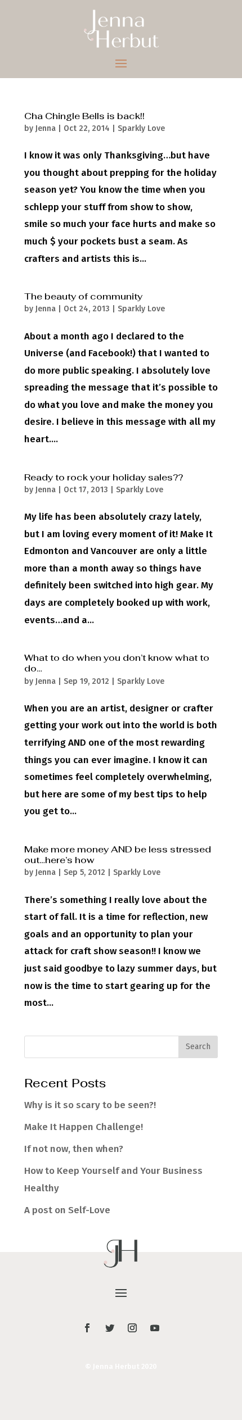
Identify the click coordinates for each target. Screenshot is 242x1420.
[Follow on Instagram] (132, 1328)
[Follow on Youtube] (155, 1328)
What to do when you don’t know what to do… (116, 663)
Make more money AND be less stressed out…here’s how (117, 854)
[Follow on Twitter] (110, 1328)
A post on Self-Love (67, 1210)
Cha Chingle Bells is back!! (84, 116)
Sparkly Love (141, 128)
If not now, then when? (73, 1149)
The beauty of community (83, 296)
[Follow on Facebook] (87, 1328)
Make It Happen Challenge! (83, 1127)
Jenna (45, 128)
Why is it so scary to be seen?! (90, 1105)
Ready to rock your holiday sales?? (103, 477)
